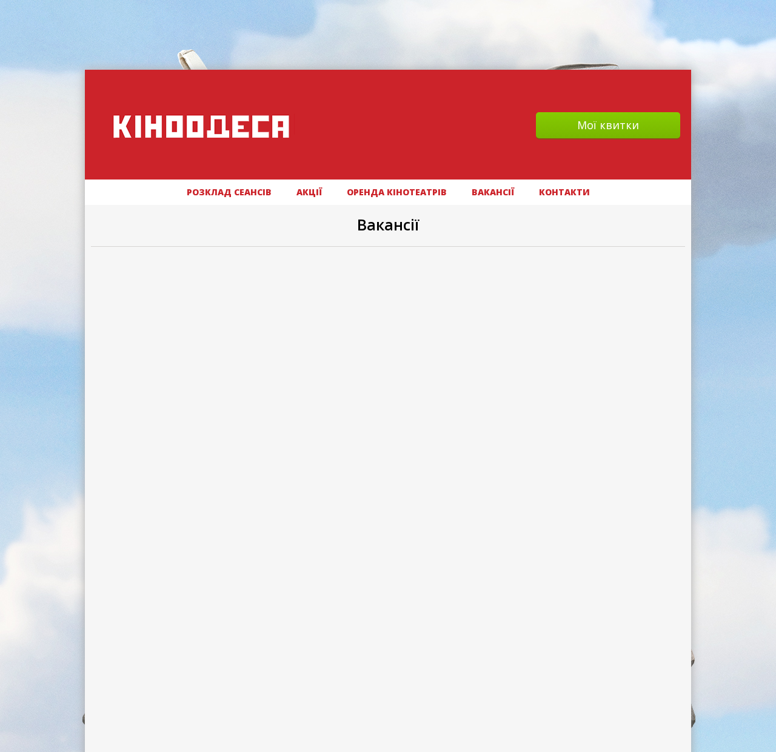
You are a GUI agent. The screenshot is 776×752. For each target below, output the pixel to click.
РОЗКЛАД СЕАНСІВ (229, 192)
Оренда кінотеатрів (397, 192)
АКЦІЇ (309, 192)
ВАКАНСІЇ (493, 192)
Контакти (564, 192)
